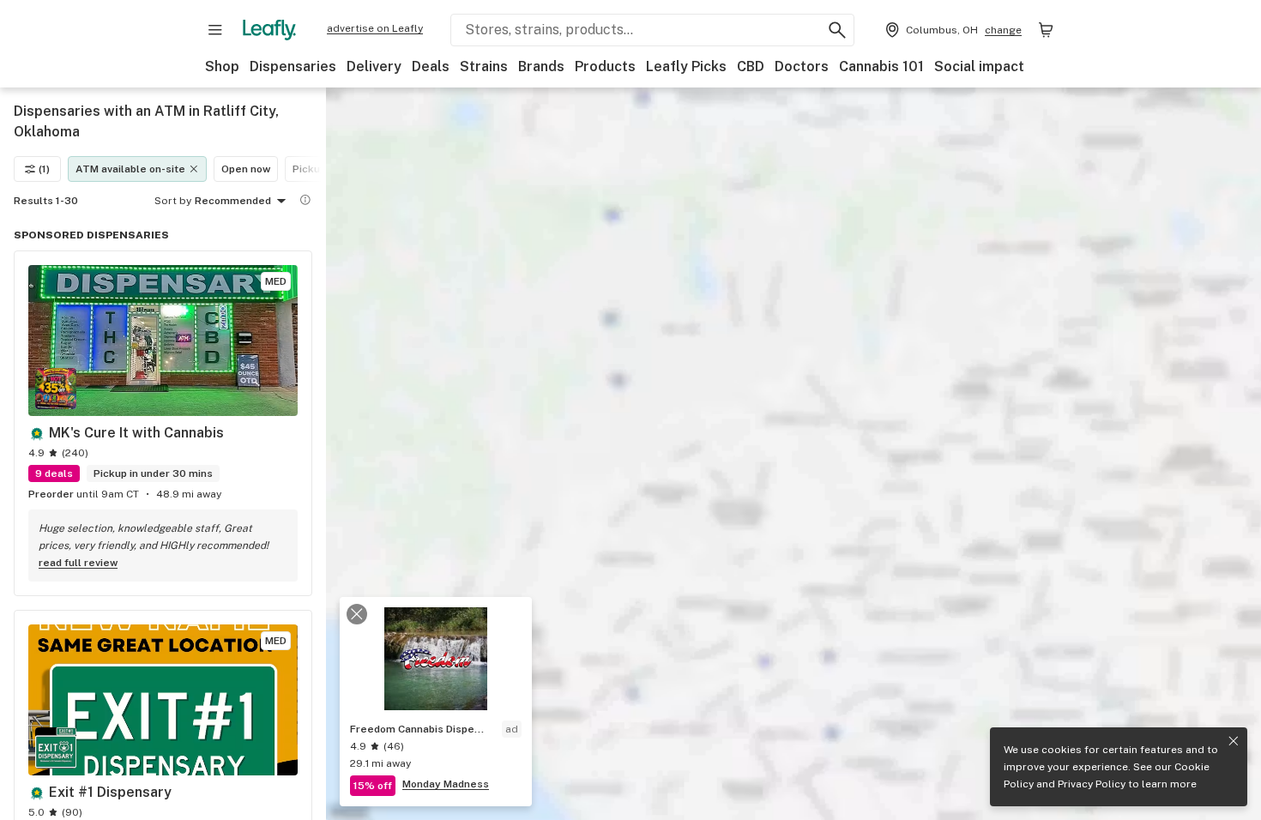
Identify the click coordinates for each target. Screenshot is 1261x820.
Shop (222, 66)
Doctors (802, 66)
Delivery (374, 66)
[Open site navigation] (215, 30)
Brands (541, 66)
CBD (750, 66)
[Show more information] (305, 200)
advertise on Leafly (375, 28)
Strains (484, 66)
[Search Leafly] (837, 30)
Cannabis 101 (881, 66)
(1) (44, 169)
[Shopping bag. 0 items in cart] (1045, 30)
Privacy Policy (1091, 784)
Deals (430, 66)
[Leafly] (269, 30)
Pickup (309, 169)
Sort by (172, 201)
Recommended (233, 201)
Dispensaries (293, 66)
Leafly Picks (686, 66)
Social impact (979, 66)
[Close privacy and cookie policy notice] (1233, 741)
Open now (245, 169)
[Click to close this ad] (357, 614)
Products (605, 66)
